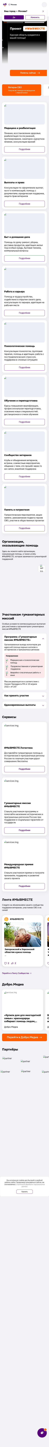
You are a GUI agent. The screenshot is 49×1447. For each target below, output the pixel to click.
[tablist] (24, 90)
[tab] (21, 90)
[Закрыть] (43, 11)
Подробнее (24, 149)
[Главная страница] (5, 4)
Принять (24, 1192)
